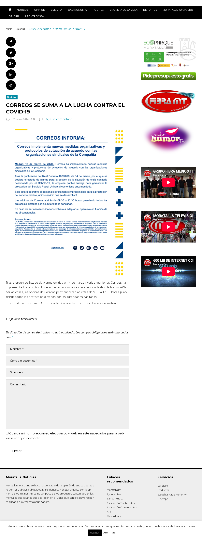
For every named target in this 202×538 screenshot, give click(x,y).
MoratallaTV (114, 490)
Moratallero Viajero (178, 9)
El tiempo (162, 499)
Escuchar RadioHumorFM (172, 494)
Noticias (22, 9)
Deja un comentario (58, 119)
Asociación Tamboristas (121, 503)
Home (9, 29)
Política (98, 9)
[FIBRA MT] (168, 114)
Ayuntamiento (115, 494)
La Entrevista (34, 16)
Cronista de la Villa (123, 9)
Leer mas (109, 532)
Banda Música (115, 498)
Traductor (163, 490)
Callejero (162, 485)
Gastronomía (77, 9)
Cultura (56, 9)
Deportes (150, 9)
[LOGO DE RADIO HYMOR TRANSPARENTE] (168, 152)
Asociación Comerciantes (122, 507)
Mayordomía (114, 516)
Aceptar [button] (94, 532)
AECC (110, 512)
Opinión (39, 9)
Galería (14, 16)
